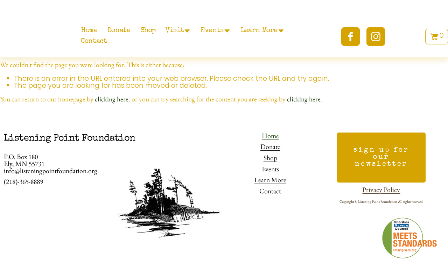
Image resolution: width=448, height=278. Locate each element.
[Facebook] (350, 36)
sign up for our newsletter (381, 157)
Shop (148, 30)
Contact (94, 41)
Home (89, 30)
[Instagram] (375, 36)
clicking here (111, 99)
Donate (119, 30)
